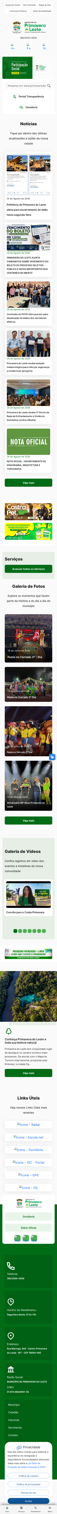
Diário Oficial (28, 1227)
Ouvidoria (28, 1216)
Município (14, 1404)
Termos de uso (28, 1492)
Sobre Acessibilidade (42, 11)
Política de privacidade (28, 1484)
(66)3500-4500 (28, 37)
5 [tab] (34, 930)
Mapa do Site (45, 5)
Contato (13, 1435)
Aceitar (28, 1501)
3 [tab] (24, 930)
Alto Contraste (29, 5)
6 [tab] (38, 930)
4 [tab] (29, 930)
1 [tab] (15, 930)
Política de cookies (28, 1476)
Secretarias (15, 1427)
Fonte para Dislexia (18, 11)
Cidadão (13, 1412)
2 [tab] (19, 930)
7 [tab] (43, 930)
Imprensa (13, 1420)
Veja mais (28, 482)
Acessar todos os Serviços (28, 569)
